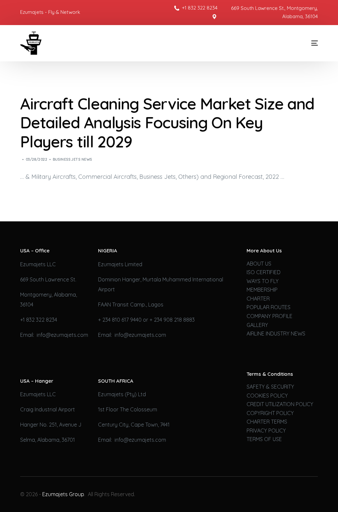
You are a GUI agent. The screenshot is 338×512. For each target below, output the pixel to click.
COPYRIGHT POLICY (270, 413)
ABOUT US (259, 263)
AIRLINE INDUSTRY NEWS (276, 333)
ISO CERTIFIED (264, 272)
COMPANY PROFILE (269, 316)
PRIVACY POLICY (266, 430)
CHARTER (258, 298)
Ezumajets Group (63, 494)
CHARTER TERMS (267, 421)
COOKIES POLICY (267, 395)
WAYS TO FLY (263, 281)
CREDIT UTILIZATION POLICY (280, 404)
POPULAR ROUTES (268, 307)
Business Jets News (72, 159)
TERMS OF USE (264, 439)
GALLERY (257, 325)
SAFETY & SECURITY (270, 386)
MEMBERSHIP (262, 289)
